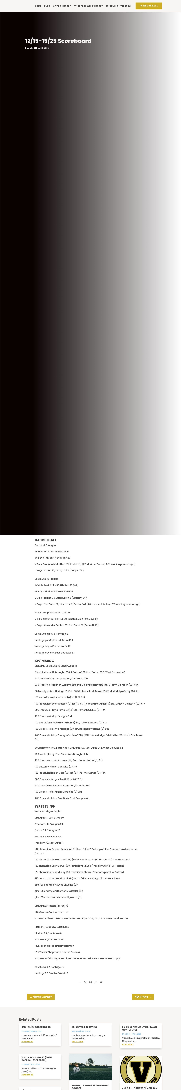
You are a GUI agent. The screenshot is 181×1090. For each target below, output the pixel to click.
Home (38, 6)
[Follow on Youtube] (101, 982)
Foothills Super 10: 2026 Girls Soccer (90, 1087)
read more (27, 1041)
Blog (47, 6)
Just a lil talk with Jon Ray (139, 1088)
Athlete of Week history (88, 6)
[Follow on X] (85, 982)
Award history (62, 6)
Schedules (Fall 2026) (118, 6)
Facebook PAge (149, 5)
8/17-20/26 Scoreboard (36, 1027)
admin (27, 1031)
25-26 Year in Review (84, 1027)
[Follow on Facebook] (80, 982)
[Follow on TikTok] (96, 982)
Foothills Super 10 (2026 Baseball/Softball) (36, 1059)
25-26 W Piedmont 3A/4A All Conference (139, 1028)
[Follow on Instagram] (90, 982)
